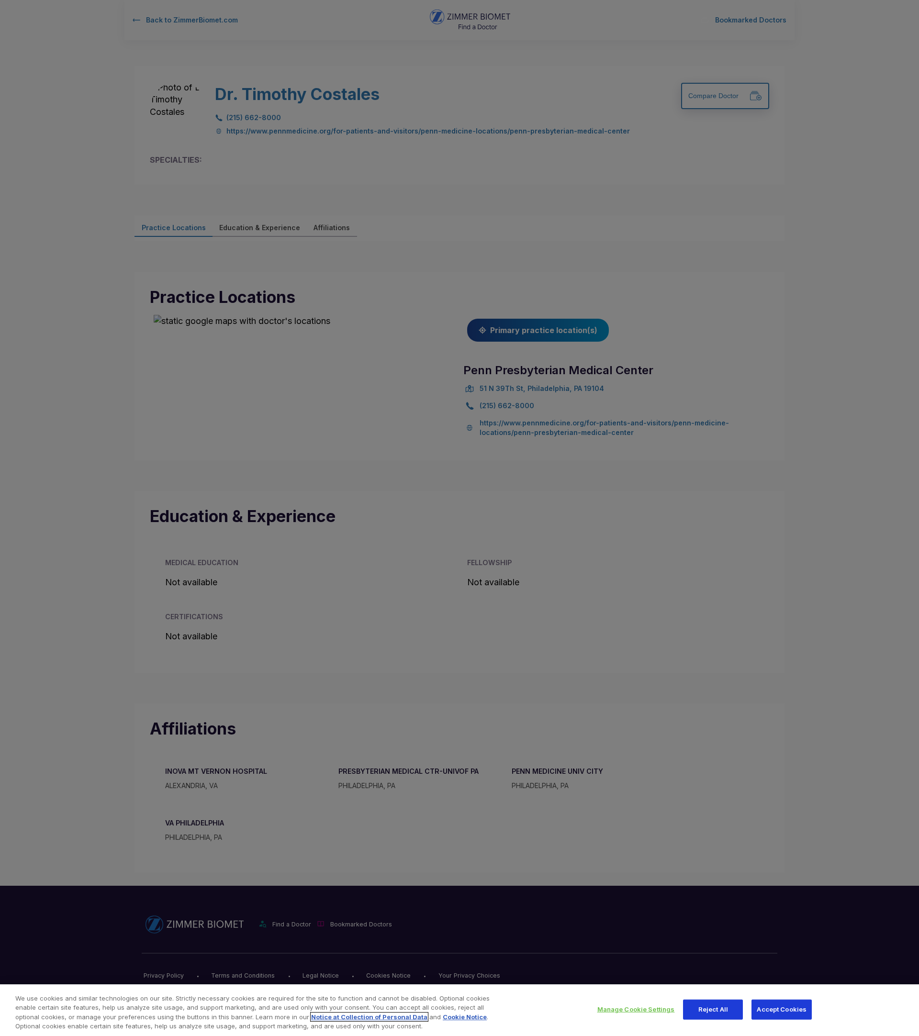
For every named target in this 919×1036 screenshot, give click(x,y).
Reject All (713, 1009)
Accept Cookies (782, 1009)
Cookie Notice (465, 1017)
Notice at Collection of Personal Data (369, 1017)
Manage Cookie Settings (636, 1009)
